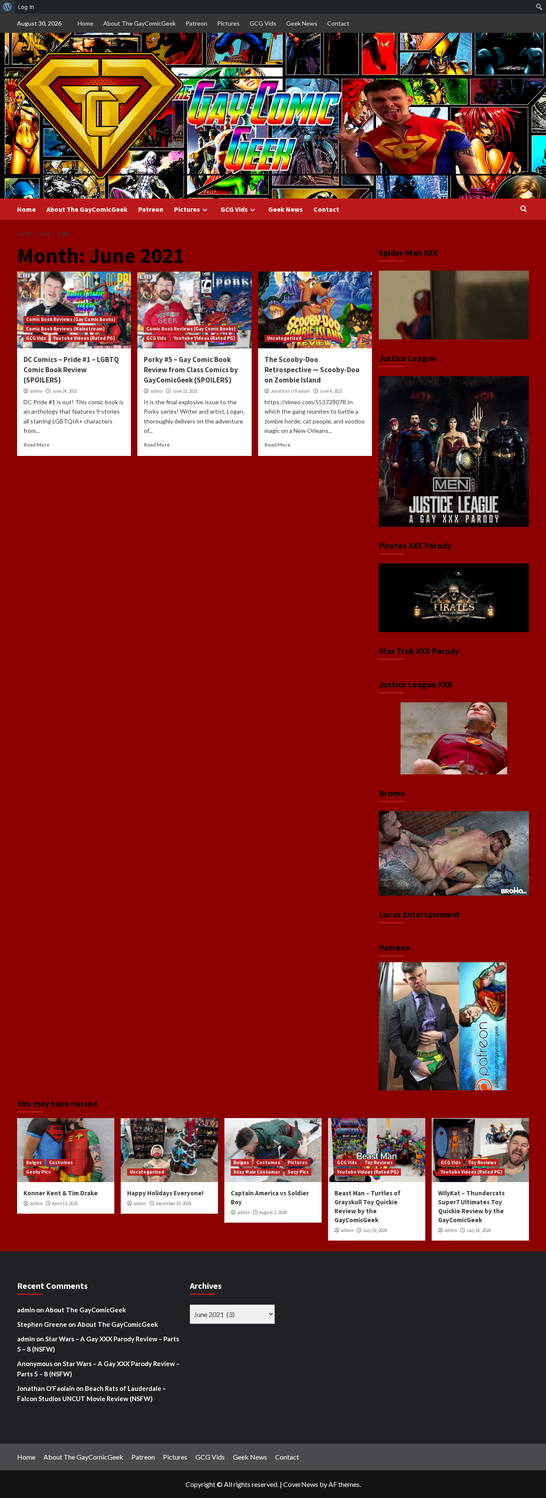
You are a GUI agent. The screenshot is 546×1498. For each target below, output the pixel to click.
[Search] (523, 208)
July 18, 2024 (479, 1230)
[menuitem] (7, 7)
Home (85, 23)
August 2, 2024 (273, 1212)
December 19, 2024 (173, 1203)
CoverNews (300, 1484)
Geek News (301, 23)
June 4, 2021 (331, 391)
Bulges (34, 1162)
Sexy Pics (298, 1172)
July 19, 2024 (375, 1230)
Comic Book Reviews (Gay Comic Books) (70, 319)
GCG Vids (263, 23)
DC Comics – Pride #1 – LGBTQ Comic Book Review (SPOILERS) (71, 370)
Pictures (228, 23)
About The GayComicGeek (139, 23)
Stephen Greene (42, 1324)
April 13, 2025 (65, 1203)
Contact (338, 23)
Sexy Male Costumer (256, 1172)
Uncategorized (284, 338)
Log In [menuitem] (26, 6)
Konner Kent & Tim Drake (60, 1193)
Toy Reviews (378, 1162)
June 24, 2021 (64, 391)
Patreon (196, 23)
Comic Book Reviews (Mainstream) (65, 329)
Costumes (61, 1162)
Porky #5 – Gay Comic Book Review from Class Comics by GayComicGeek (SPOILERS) (191, 370)
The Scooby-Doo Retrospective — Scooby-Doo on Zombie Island (312, 370)
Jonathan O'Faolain (290, 391)
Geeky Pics (38, 1172)
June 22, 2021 (184, 391)
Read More (36, 444)
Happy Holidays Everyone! (165, 1193)
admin (36, 391)
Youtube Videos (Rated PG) (84, 338)
